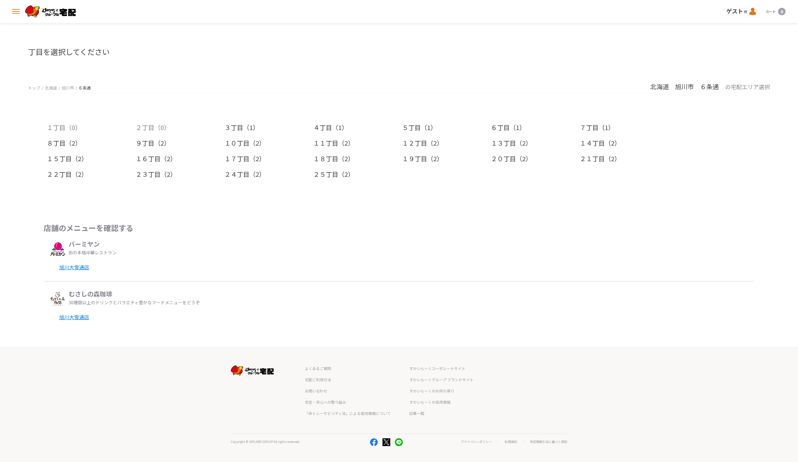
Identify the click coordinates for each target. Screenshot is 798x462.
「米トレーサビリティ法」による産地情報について (348, 413)
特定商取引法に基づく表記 (548, 441)
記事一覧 (416, 413)
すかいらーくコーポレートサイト (437, 368)
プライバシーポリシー (476, 441)
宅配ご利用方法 (318, 379)
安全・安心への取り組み (325, 402)
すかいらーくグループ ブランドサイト (441, 379)
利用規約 (511, 441)
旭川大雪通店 (74, 267)
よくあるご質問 (318, 368)
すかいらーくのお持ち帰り (431, 390)
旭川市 (68, 88)
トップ (34, 88)
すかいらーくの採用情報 (429, 402)
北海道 (51, 88)
